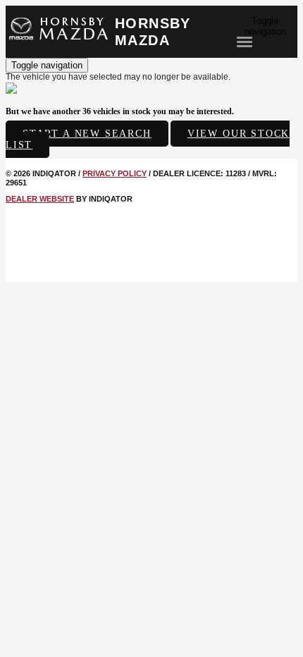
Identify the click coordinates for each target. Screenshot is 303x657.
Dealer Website (40, 199)
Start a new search (87, 133)
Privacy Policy (114, 173)
